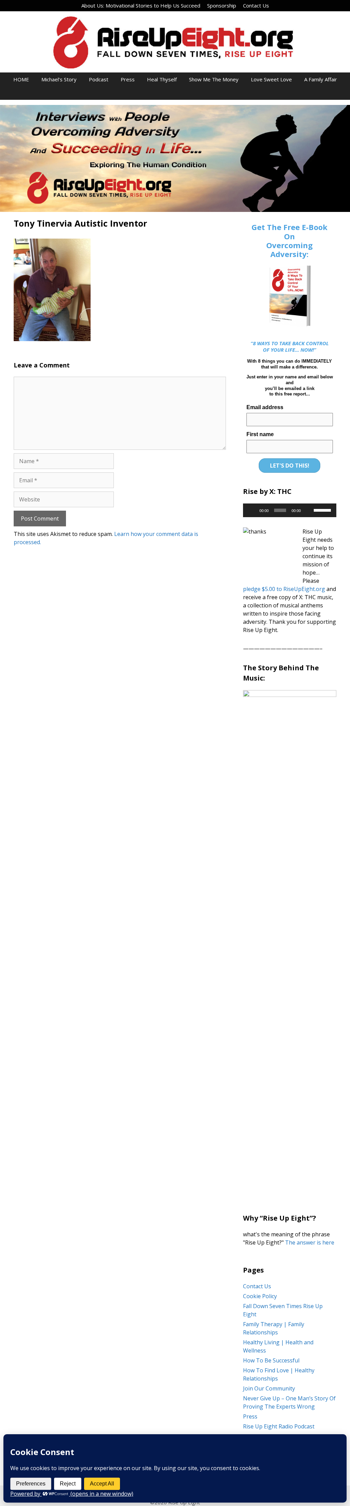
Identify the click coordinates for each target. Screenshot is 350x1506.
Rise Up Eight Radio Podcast (278, 1426)
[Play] (251, 510)
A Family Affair (320, 79)
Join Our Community (269, 1388)
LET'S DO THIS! (289, 465)
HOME (21, 79)
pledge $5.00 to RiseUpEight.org (284, 589)
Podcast (98, 79)
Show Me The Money (214, 79)
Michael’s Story (59, 79)
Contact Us (256, 5)
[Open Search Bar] (174, 93)
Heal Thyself (162, 79)
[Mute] (308, 510)
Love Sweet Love (271, 79)
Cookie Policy (260, 1296)
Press (128, 79)
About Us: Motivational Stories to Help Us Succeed (140, 5)
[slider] (323, 509)
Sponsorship (221, 5)
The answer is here (309, 1242)
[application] (289, 510)
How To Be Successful (271, 1360)
